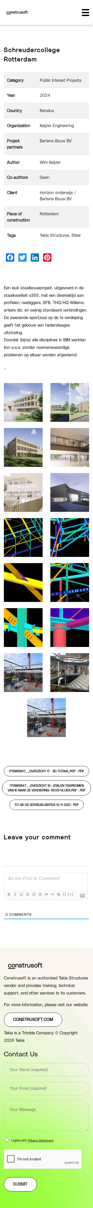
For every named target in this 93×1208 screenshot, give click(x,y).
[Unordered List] (40, 894)
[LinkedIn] (35, 257)
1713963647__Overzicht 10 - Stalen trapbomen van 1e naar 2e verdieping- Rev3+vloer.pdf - (47, 788)
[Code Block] (52, 894)
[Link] (58, 894)
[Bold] (9, 894)
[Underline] (21, 894)
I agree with (32, 1140)
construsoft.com (33, 1020)
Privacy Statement (40, 1140)
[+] (71, 894)
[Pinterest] (47, 257)
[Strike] (27, 894)
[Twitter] (22, 257)
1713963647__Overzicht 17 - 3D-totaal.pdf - (46, 771)
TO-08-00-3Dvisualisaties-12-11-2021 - (46, 804)
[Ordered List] (33, 894)
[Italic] (15, 894)
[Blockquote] (46, 894)
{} (64, 894)
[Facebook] (10, 257)
